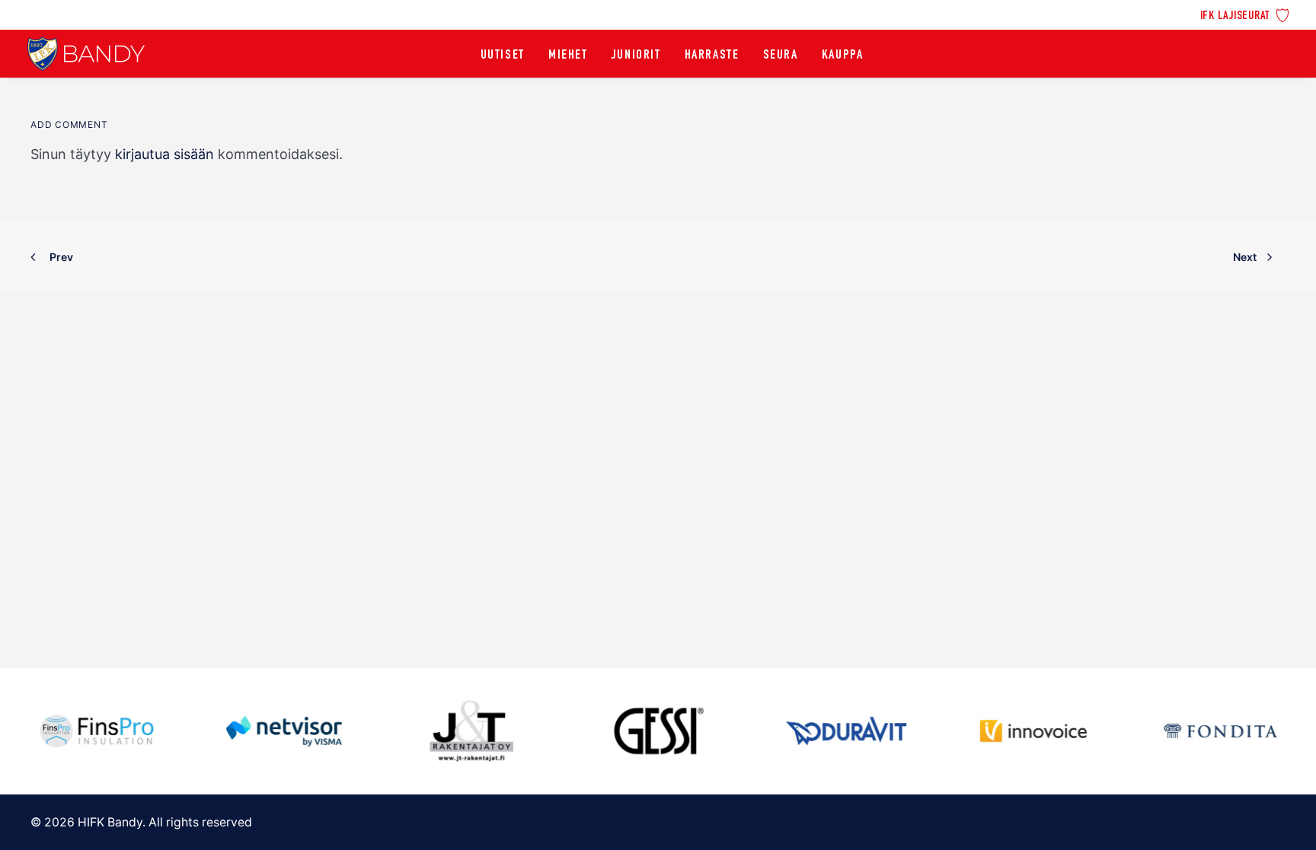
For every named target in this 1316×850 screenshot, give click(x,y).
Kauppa (843, 55)
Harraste (712, 55)
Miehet (568, 55)
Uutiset (503, 55)
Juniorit (636, 55)
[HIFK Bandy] (86, 54)
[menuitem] (1244, 14)
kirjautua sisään (164, 154)
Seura (780, 55)
